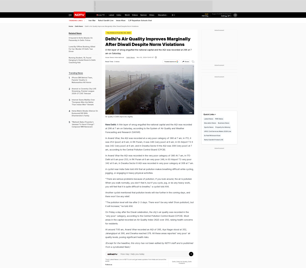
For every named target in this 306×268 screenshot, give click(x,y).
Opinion (143, 15)
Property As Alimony (222, 127)
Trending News (76, 73)
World (127, 15)
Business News (223, 123)
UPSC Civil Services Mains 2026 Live (217, 131)
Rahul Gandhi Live (105, 20)
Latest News (208, 119)
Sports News (208, 127)
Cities (151, 15)
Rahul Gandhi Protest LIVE (213, 140)
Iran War (92, 20)
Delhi (174, 262)
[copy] (193, 61)
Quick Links (208, 114)
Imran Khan (121, 20)
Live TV (101, 15)
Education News (210, 123)
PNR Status (219, 119)
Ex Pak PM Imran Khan (212, 135)
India (119, 15)
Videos (135, 15)
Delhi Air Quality (181, 262)
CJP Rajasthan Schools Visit (140, 20)
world (107, 261)
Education (162, 15)
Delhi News (130, 57)
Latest (111, 15)
